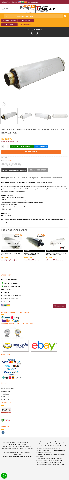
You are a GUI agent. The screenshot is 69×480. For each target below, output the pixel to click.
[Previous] (5, 73)
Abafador (38, 30)
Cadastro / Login (6, 2)
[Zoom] (3, 104)
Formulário (5, 292)
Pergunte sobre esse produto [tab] (51, 178)
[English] (19, 2)
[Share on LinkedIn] (19, 164)
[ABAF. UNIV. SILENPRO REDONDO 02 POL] (34, 241)
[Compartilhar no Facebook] (6, 164)
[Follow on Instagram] (3, 432)
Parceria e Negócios (7, 388)
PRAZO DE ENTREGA (10, 20)
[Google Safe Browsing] (6, 421)
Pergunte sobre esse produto (14, 170)
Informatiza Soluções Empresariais (22, 456)
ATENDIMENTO (27, 24)
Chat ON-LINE (6, 289)
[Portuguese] (22, 2)
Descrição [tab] (5, 178)
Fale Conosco (5, 391)
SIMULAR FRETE (41, 146)
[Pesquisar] (65, 16)
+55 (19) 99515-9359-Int (12, 286)
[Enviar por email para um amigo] (12, 164)
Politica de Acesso (7, 397)
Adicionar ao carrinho (21, 146)
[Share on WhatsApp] (3, 164)
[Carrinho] (54, 8)
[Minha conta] (50, 8)
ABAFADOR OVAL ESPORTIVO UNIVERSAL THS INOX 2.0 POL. (56, 254)
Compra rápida (31, 151)
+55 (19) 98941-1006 (11, 283)
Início (28, 30)
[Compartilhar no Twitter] (9, 164)
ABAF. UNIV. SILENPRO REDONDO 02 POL (31, 254)
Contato (14, 2)
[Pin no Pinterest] (15, 164)
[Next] (64, 73)
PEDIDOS (10, 24)
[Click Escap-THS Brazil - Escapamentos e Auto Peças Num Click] (34, 8)
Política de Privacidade (8, 400)
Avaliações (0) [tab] (33, 178)
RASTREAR (27, 20)
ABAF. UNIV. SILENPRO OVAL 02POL (10, 254)
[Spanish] (25, 2)
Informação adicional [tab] (18, 178)
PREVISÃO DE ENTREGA (37, 170)
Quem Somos (5, 394)
